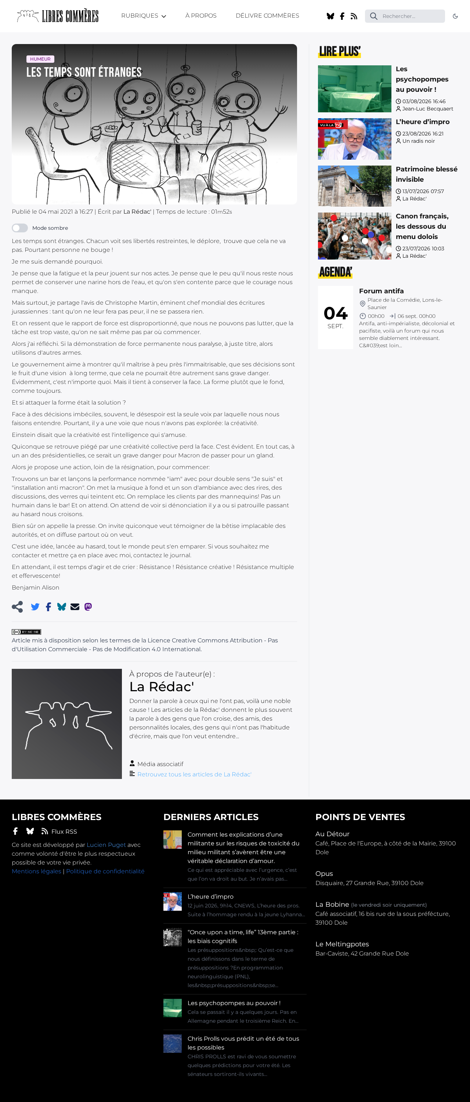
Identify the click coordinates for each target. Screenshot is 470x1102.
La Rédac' (414, 198)
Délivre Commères (267, 15)
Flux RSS (64, 831)
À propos (201, 15)
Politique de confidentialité (105, 871)
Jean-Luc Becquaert (427, 108)
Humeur (40, 59)
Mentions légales (36, 871)
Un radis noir (418, 141)
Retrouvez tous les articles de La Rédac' (194, 774)
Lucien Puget (106, 844)
